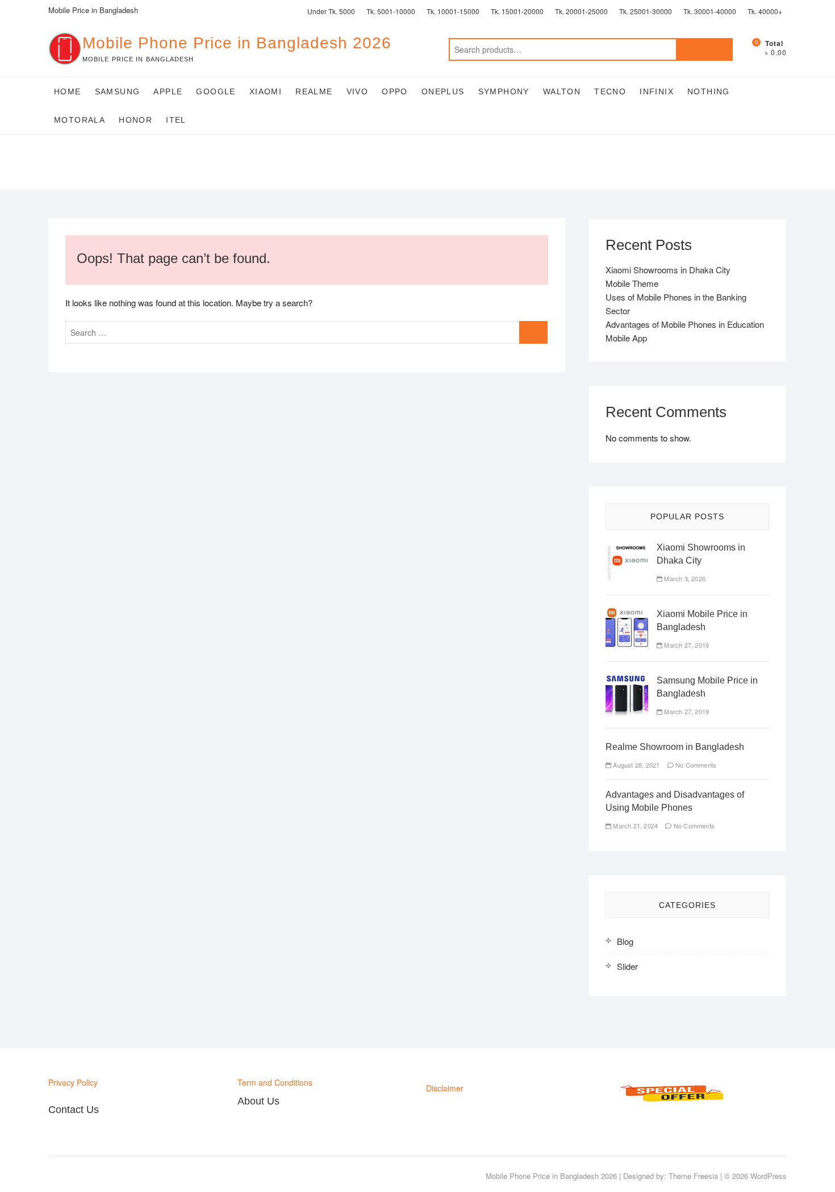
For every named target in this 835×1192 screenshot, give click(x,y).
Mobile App (626, 338)
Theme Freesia (693, 1175)
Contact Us (73, 1109)
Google (215, 91)
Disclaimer (445, 1088)
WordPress (768, 1175)
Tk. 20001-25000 (581, 11)
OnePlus (443, 91)
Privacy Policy (73, 1082)
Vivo (357, 91)
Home (67, 91)
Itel (176, 119)
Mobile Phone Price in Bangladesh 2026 (236, 43)
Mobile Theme (632, 283)
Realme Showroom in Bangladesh (675, 747)
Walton (562, 91)
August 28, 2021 (635, 764)
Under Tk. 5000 (331, 11)
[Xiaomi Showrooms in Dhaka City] (627, 547)
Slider (627, 966)
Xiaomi (265, 91)
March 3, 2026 (683, 578)
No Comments (695, 764)
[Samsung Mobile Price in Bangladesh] (627, 680)
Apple (167, 91)
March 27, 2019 (685, 644)
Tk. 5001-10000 (390, 11)
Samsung (117, 91)
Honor (135, 119)
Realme (313, 91)
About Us (258, 1101)
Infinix (657, 91)
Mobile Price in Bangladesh (93, 10)
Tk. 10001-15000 (453, 11)
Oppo (395, 91)
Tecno (610, 91)
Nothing (708, 91)
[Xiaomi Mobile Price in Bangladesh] (627, 614)
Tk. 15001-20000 (517, 11)
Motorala (79, 119)
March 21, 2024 (634, 825)
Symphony (503, 91)
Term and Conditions (274, 1082)
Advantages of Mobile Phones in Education (685, 324)
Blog (625, 941)
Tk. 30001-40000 (709, 11)
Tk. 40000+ (765, 11)
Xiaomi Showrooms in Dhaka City (668, 270)
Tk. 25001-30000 (645, 11)
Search (704, 49)
